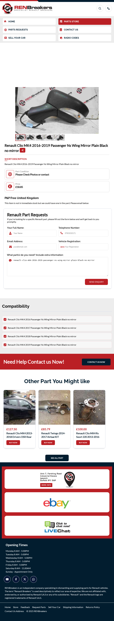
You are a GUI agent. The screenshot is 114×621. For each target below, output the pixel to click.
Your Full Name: (15, 228)
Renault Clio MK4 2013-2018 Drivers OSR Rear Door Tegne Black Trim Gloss (19, 435)
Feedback (25, 607)
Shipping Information (73, 607)
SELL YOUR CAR (16, 38)
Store (15, 607)
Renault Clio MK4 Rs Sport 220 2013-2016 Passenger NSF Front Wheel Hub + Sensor (87, 435)
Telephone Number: (69, 228)
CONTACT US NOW (96, 362)
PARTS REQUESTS (18, 29)
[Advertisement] (57, 63)
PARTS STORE (71, 21)
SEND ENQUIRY (96, 282)
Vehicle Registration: (70, 241)
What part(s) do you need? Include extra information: (35, 255)
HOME (11, 21)
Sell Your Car (54, 607)
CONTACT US (71, 29)
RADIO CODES (71, 38)
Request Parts (39, 607)
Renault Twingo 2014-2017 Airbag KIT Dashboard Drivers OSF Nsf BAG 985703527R (54, 435)
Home (8, 607)
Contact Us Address (14, 611)
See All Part (57, 458)
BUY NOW (13, 443)
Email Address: (15, 241)
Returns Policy (93, 607)
